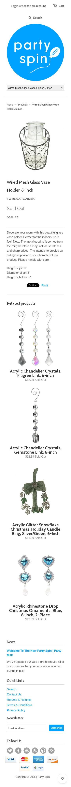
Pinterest (43, 750)
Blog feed (35, 750)
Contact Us (14, 694)
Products (23, 104)
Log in (15, 6)
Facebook (18, 750)
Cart (61, 6)
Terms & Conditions (19, 705)
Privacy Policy (16, 710)
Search (11, 689)
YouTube (26, 750)
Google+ (51, 750)
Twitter (10, 750)
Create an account (34, 6)
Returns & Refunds (19, 699)
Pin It (44, 285)
